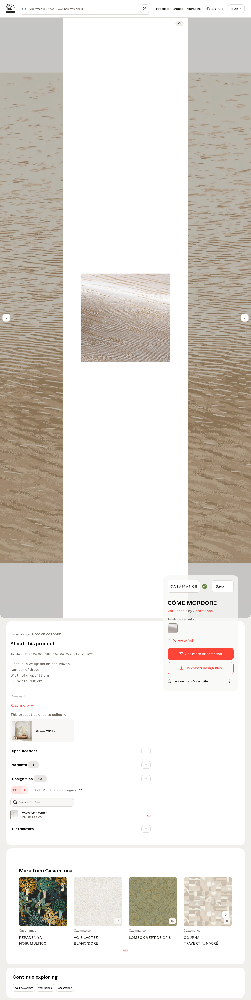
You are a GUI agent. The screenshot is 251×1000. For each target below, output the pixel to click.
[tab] (19, 790)
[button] (123, 950)
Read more (19, 705)
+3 (227, 921)
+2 (117, 921)
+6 (172, 921)
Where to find (183, 640)
